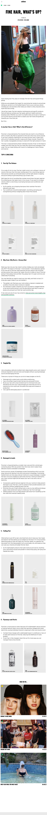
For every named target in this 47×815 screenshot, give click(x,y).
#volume (26, 20)
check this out (23, 638)
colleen (23, 2)
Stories (5, 5)
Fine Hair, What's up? (23, 12)
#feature (20, 20)
